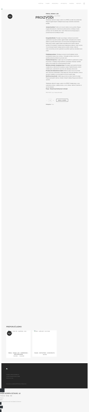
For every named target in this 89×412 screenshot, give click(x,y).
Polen (52, 104)
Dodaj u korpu (62, 100)
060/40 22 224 (9, 378)
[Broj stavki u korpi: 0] (84, 3)
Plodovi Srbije (21, 383)
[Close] (2, 390)
